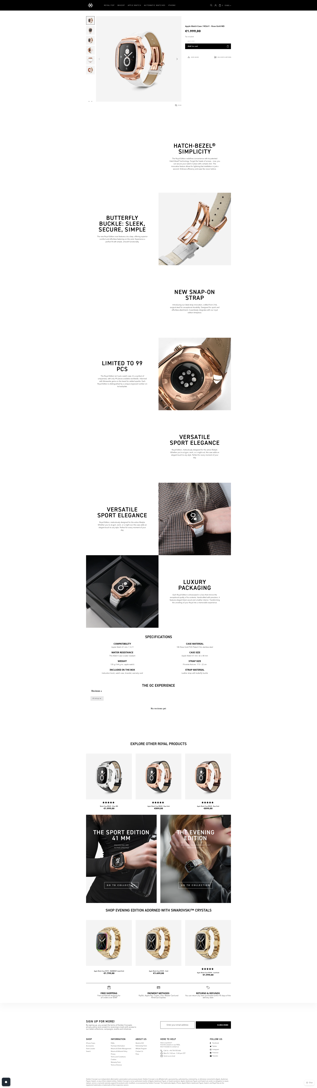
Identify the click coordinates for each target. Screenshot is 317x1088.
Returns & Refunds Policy (119, 1051)
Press (137, 1054)
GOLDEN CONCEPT (90, 5)
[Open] (6, 1082)
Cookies (113, 1060)
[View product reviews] (109, 803)
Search (88, 1051)
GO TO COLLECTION (121, 885)
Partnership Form (141, 1046)
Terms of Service (116, 1065)
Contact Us (139, 1051)
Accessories (90, 1046)
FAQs (112, 1043)
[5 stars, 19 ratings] (109, 802)
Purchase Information (118, 1046)
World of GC (140, 1043)
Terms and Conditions (118, 1057)
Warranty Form (116, 1062)
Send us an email (169, 1056)
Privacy (113, 1054)
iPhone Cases (90, 1043)
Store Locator (90, 1049)
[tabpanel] (158, 716)
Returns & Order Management (121, 1049)
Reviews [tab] (96, 690)
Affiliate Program (141, 1049)
